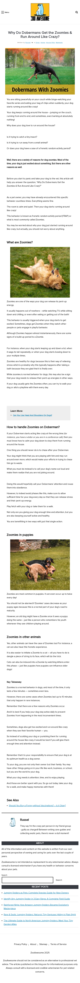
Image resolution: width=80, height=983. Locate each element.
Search (4, 875)
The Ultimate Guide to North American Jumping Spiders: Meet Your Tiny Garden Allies (38, 922)
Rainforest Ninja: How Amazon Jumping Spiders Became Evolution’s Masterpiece (36, 907)
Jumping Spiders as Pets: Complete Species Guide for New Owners (36, 893)
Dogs (38, 42)
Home (43, 42)
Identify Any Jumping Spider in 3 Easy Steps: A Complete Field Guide (37, 899)
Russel (28, 42)
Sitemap (43, 944)
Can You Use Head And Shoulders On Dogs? (32, 415)
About (33, 944)
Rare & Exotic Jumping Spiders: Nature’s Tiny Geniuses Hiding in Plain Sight (40, 914)
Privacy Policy (20, 944)
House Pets (50, 42)
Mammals (59, 42)
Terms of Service (58, 944)
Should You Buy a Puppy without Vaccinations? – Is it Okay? (37, 805)
